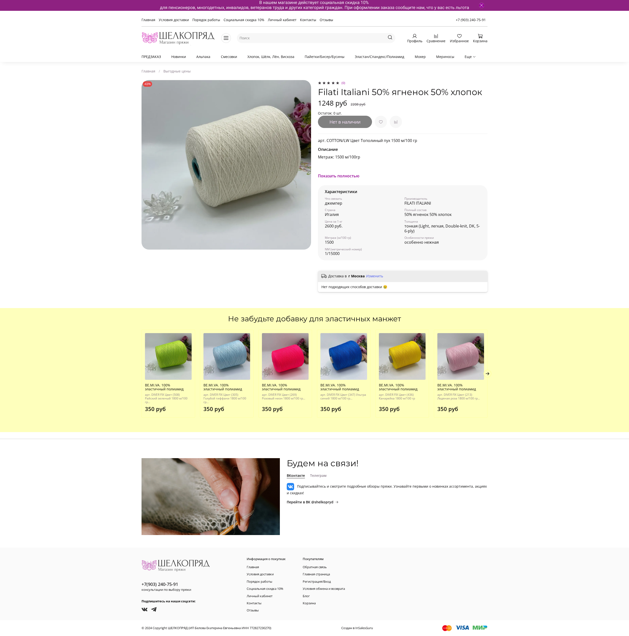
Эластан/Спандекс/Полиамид (379, 56)
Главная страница (316, 574)
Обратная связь (315, 567)
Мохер (420, 56)
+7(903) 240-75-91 (160, 584)
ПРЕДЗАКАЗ (151, 56)
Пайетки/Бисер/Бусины (324, 56)
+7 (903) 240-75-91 (471, 19)
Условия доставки (174, 19)
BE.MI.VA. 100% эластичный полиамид (164, 387)
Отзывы (326, 19)
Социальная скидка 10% (244, 19)
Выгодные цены (177, 71)
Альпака (203, 56)
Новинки (178, 56)
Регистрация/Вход (317, 581)
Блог (306, 596)
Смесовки (229, 56)
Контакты (308, 19)
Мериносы (445, 56)
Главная (148, 19)
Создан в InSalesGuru (357, 628)
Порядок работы (206, 19)
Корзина (309, 603)
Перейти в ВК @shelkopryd (310, 502)
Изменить (374, 276)
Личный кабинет (282, 19)
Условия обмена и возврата (324, 589)
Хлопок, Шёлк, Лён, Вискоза (270, 56)
